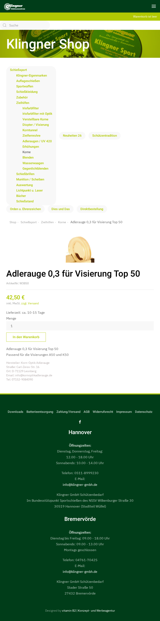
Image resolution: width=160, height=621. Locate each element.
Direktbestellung (91, 209)
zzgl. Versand (30, 303)
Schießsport (18, 70)
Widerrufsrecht (103, 411)
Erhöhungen (30, 146)
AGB (87, 411)
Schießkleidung (27, 91)
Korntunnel (30, 130)
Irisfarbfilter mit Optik (37, 113)
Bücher (21, 196)
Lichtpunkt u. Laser (29, 190)
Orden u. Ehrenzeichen (25, 209)
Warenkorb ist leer (145, 16)
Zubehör (22, 97)
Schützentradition (104, 135)
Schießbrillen (25, 174)
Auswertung (24, 185)
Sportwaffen (24, 86)
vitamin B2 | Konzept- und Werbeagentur (88, 610)
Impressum (124, 411)
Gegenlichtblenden (35, 168)
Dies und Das (60, 209)
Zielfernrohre (31, 135)
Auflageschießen (28, 81)
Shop (13, 222)
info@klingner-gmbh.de (80, 484)
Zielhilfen (22, 103)
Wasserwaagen (33, 163)
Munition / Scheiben (30, 179)
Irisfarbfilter (30, 108)
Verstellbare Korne (35, 119)
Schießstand (25, 201)
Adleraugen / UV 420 (37, 141)
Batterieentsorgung (39, 411)
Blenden (28, 157)
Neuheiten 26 (72, 135)
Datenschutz (143, 411)
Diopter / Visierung (35, 124)
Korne (26, 152)
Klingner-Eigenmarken (31, 75)
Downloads (15, 411)
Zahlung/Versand (68, 411)
